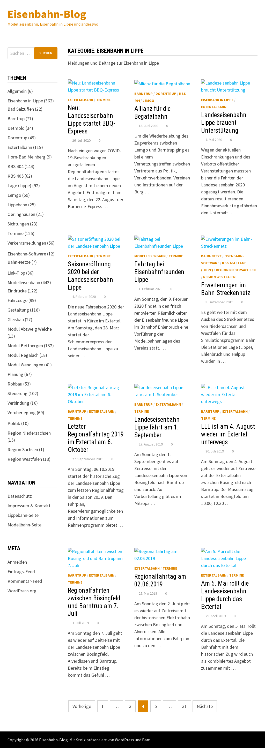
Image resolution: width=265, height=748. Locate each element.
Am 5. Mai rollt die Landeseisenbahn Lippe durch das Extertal (225, 595)
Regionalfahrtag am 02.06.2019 (160, 580)
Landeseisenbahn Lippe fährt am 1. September (157, 427)
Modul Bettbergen (25, 346)
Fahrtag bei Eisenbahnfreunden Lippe (159, 271)
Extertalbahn (80, 99)
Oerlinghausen (21, 214)
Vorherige (81, 706)
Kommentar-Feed (25, 581)
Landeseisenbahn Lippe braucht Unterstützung (223, 122)
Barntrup (143, 93)
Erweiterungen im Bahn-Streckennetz (225, 289)
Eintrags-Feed (21, 572)
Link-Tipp (16, 273)
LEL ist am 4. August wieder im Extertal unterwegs (228, 434)
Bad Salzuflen (21, 109)
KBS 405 (16, 176)
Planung (15, 374)
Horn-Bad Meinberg (27, 157)
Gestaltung (18, 310)
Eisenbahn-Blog (47, 14)
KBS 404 (228, 263)
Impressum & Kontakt (29, 506)
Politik (14, 423)
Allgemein (17, 91)
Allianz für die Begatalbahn (152, 112)
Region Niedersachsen (236, 270)
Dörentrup (166, 93)
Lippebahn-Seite (23, 515)
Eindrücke (17, 291)
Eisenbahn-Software (27, 254)
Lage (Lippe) (19, 185)
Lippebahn (17, 205)
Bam (146, 739)
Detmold (16, 128)
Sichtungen (18, 224)
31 (184, 706)
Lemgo (148, 100)
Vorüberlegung (22, 412)
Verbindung (18, 403)
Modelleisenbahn (150, 256)
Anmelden (17, 562)
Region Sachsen (23, 449)
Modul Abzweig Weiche (30, 329)
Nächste (205, 706)
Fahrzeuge (17, 300)
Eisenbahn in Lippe (217, 99)
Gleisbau (16, 319)
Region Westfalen (219, 277)
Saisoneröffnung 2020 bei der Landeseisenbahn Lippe (90, 275)
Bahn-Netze (211, 256)
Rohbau (15, 384)
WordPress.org (22, 591)
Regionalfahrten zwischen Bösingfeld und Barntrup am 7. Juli (94, 602)
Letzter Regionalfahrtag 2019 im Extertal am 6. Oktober (96, 438)
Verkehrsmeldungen (27, 243)
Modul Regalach (23, 355)
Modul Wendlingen (25, 365)
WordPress (124, 739)
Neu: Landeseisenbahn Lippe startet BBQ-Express (91, 119)
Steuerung (17, 393)
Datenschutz (20, 496)
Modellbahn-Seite (24, 525)
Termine (103, 99)
